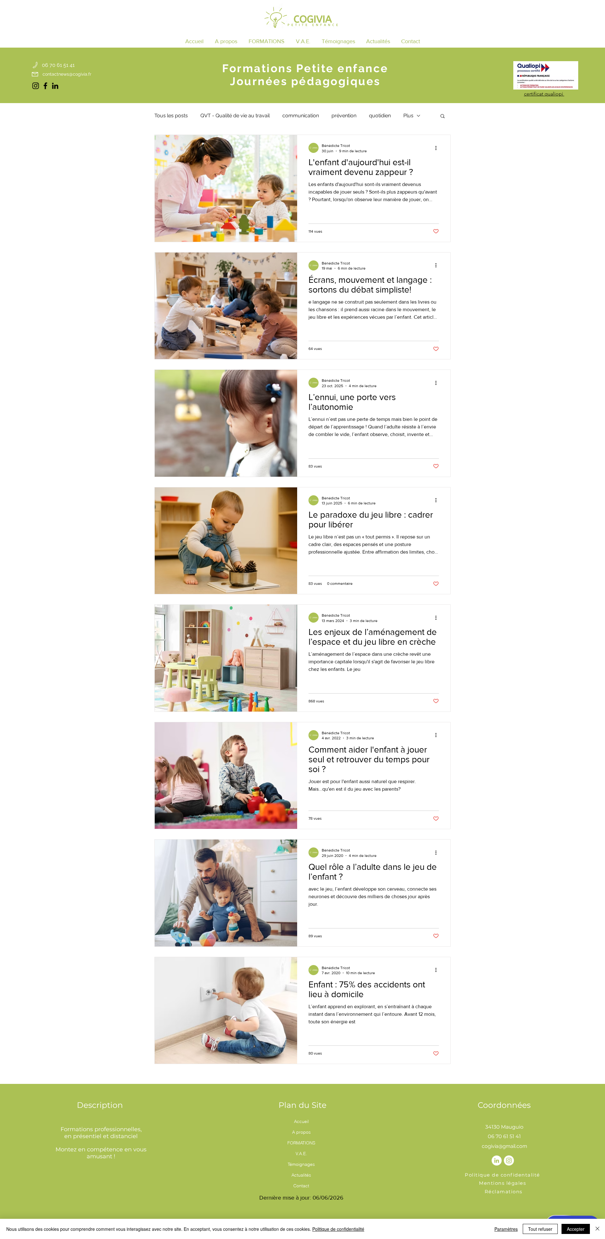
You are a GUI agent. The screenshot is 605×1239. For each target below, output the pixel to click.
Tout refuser (540, 1229)
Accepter (576, 1229)
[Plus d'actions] (438, 148)
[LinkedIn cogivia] (55, 85)
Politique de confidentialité (338, 1229)
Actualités (301, 1175)
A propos (301, 1132)
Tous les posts (171, 116)
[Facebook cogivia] (45, 85)
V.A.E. (301, 1153)
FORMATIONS (301, 1143)
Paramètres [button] (506, 1229)
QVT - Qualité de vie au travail (235, 116)
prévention (343, 116)
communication (300, 116)
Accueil (301, 1121)
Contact (301, 1186)
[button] (266, 41)
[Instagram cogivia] (35, 85)
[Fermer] (597, 1229)
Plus (408, 116)
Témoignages (301, 1164)
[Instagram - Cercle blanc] (509, 1160)
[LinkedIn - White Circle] (497, 1160)
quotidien (380, 116)
